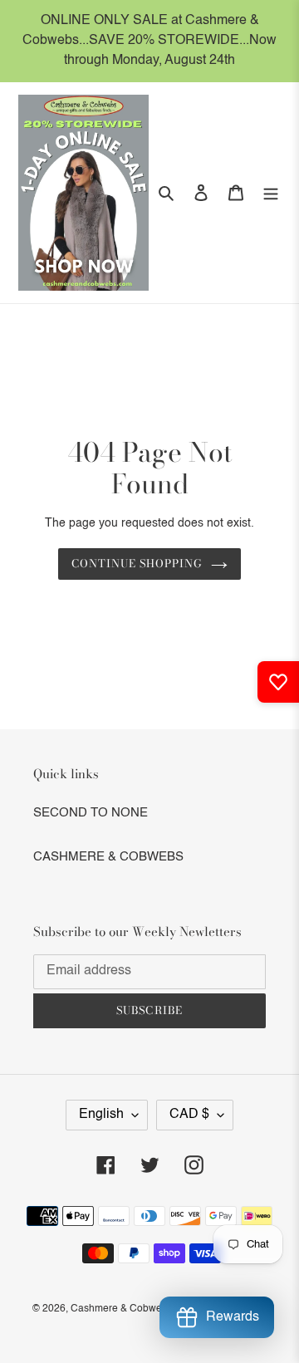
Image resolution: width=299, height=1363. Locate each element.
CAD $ (189, 1114)
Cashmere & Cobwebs (122, 1309)
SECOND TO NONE (90, 813)
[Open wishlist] (278, 682)
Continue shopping (137, 563)
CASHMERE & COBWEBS (108, 857)
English (101, 1114)
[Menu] (270, 193)
